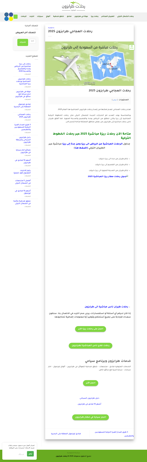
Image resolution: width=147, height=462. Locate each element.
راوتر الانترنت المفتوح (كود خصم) (22, 172)
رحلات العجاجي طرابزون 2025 (24, 116)
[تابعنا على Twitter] (6, 19)
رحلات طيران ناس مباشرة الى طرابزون (106, 307)
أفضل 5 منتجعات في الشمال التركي (23, 182)
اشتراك (23, 42)
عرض (115, 100)
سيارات (40, 16)
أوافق (30, 454)
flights (51, 28)
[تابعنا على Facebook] (11, 14)
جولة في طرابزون (81, 16)
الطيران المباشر (107, 16)
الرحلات (23, 16)
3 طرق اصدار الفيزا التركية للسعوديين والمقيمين (22, 127)
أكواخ (48, 16)
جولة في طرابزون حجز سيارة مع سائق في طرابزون (23, 94)
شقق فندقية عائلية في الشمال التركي (22, 202)
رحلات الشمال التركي (125, 16)
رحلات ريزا (94, 16)
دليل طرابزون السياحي (89, 398)
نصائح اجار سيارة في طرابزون (23, 151)
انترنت (31, 16)
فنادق (69, 16)
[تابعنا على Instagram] (6, 14)
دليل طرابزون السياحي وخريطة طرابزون (23, 140)
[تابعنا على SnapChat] (11, 19)
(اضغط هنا (81, 148)
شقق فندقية (58, 16)
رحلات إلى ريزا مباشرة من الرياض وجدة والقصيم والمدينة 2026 (22, 67)
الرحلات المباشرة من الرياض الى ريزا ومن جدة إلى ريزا (92, 144)
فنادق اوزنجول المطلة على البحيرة (66, 434)
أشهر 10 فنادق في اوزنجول (23, 192)
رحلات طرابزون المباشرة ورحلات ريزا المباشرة (23, 81)
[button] (16, 17)
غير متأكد (21, 454)
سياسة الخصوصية (73, 453)
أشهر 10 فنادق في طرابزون (89, 404)
